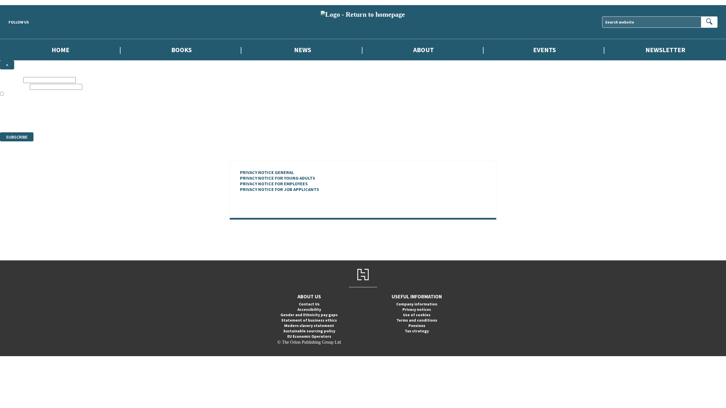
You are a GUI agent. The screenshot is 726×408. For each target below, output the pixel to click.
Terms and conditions (416, 320)
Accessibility (309, 309)
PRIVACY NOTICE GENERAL (267, 172)
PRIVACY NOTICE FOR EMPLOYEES (274, 183)
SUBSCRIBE (17, 137)
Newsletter (665, 49)
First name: (11, 79)
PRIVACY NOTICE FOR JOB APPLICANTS (279, 189)
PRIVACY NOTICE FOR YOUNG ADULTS (277, 178)
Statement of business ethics (309, 320)
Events (544, 49)
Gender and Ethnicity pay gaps (309, 314)
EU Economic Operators (309, 336)
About (423, 49)
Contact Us (309, 304)
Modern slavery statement (309, 325)
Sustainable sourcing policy (309, 330)
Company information (416, 304)
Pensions (416, 325)
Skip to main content (18, 2)
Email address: (14, 86)
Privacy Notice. (112, 119)
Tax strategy (417, 330)
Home (60, 49)
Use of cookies (416, 314)
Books (181, 49)
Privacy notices (416, 309)
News (302, 49)
